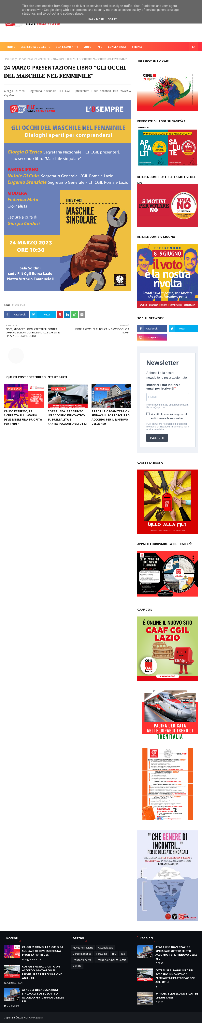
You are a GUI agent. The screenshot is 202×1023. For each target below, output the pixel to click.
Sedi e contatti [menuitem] (67, 47)
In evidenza (25, 59)
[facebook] (152, 328)
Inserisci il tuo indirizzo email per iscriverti (163, 386)
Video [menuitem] (88, 47)
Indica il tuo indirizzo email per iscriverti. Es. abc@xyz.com (167, 406)
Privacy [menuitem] (137, 47)
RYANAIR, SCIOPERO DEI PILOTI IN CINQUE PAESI (176, 995)
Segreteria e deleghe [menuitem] (35, 47)
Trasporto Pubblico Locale (111, 960)
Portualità (101, 953)
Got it (112, 19)
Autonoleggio (105, 947)
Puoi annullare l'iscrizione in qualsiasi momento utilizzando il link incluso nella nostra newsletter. (167, 427)
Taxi (123, 953)
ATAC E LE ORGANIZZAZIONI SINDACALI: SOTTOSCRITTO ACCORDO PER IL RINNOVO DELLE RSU (111, 417)
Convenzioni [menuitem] (117, 47)
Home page (10, 59)
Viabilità (77, 966)
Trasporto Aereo (82, 960)
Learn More (95, 19)
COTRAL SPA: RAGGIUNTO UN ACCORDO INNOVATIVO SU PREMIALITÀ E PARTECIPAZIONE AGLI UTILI (67, 417)
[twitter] (183, 328)
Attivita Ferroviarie (83, 947)
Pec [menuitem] (99, 47)
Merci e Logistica (82, 953)
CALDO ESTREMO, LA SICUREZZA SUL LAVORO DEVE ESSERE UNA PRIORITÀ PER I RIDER (23, 417)
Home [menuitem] (11, 47)
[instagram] (152, 337)
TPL (114, 953)
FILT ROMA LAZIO (33, 1017)
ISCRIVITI (157, 438)
